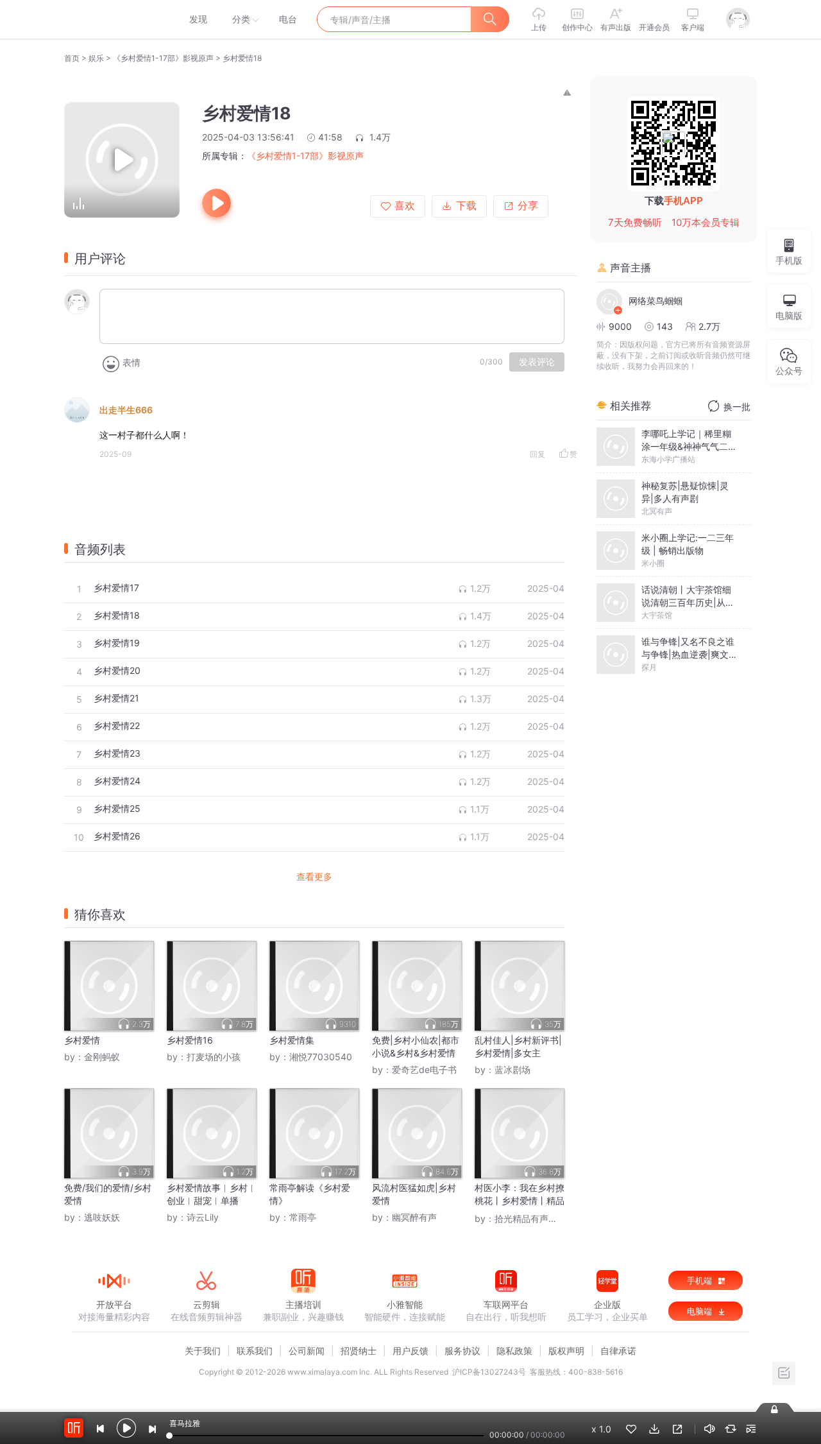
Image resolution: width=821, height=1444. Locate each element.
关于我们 (203, 1350)
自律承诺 (618, 1350)
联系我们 (255, 1350)
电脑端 (701, 1311)
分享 (528, 205)
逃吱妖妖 (102, 1217)
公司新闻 (307, 1350)
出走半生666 (126, 409)
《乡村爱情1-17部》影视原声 (163, 58)
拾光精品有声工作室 (535, 1218)
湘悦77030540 (320, 1056)
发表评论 (537, 362)
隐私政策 (514, 1350)
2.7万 (709, 326)
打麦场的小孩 (214, 1056)
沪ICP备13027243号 (489, 1372)
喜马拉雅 (113, 19)
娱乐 (96, 58)
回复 (537, 454)
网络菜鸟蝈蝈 (655, 300)
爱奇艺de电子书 (424, 1069)
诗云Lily (203, 1217)
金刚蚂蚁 (102, 1056)
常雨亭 (302, 1217)
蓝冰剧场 (512, 1069)
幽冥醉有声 (414, 1217)
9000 (620, 326)
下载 (466, 205)
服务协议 (462, 1350)
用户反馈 (410, 1350)
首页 (72, 58)
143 (665, 326)
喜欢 (404, 205)
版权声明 (566, 1350)
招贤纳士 (359, 1350)
